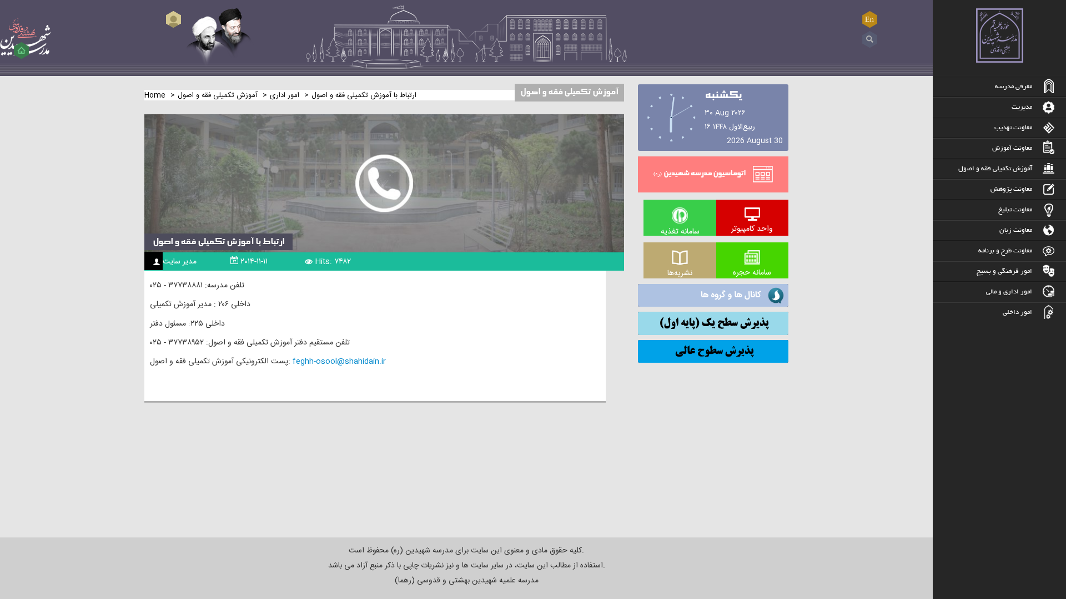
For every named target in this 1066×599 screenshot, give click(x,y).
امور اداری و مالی (1009, 292)
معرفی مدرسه (1013, 86)
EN (870, 19)
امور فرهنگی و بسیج (1004, 271)
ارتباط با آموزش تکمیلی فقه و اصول (218, 241)
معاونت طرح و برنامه (1005, 251)
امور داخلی (1017, 312)
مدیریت (1022, 107)
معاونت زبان (1015, 230)
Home (154, 95)
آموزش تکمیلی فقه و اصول (995, 168)
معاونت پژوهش (1011, 189)
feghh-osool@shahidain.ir (339, 361)
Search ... (869, 39)
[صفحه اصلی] (21, 50)
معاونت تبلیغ (1015, 210)
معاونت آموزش (1012, 148)
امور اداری (284, 95)
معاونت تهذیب (1013, 127)
